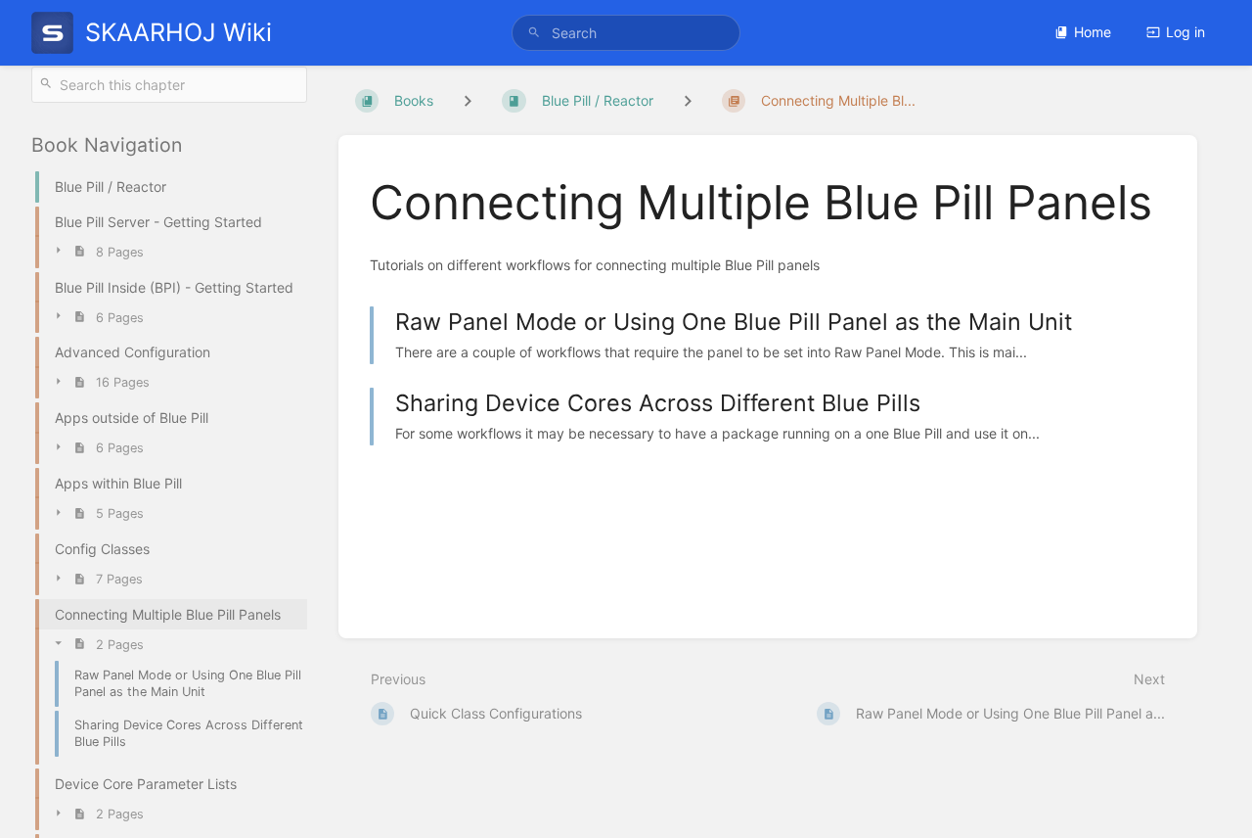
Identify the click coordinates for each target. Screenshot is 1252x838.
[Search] (534, 32)
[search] (626, 33)
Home (1092, 31)
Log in (1185, 31)
